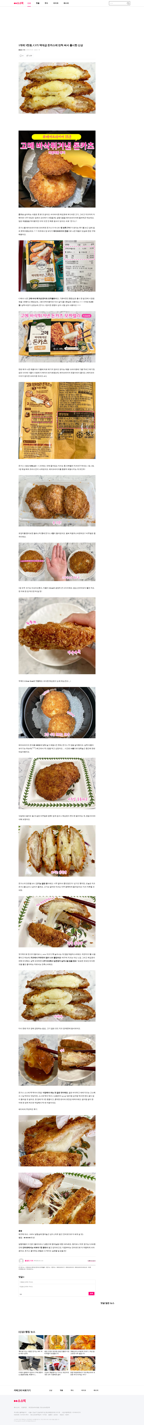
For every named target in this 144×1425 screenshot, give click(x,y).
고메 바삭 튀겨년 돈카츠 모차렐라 (35, 1267)
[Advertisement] (72, 25)
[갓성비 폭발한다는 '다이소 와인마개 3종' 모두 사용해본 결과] (56, 1366)
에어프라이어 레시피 (81, 1267)
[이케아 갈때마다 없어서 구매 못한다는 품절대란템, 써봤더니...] (31, 1366)
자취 (89, 1267)
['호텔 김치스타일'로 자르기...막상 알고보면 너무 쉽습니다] (82, 1345)
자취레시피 (22, 1269)
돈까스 (54, 1267)
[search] (128, 3)
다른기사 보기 (92, 1261)
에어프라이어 (70, 1267)
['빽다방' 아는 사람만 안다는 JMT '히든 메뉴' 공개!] (31, 1345)
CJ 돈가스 (22, 1267)
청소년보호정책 (45, 1407)
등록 (91, 1293)
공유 (30, 55)
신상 (29, 3)
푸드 (46, 3)
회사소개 (16, 1407)
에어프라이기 (61, 1267)
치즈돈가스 (30, 1269)
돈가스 (48, 1267)
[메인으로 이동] (18, 4)
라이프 (55, 3)
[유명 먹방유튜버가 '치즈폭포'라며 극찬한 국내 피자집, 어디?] (82, 1366)
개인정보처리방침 (33, 1407)
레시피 (66, 3)
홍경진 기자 (22, 50)
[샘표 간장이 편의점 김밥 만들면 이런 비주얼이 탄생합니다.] (56, 1345)
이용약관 (24, 1407)
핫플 (37, 3)
